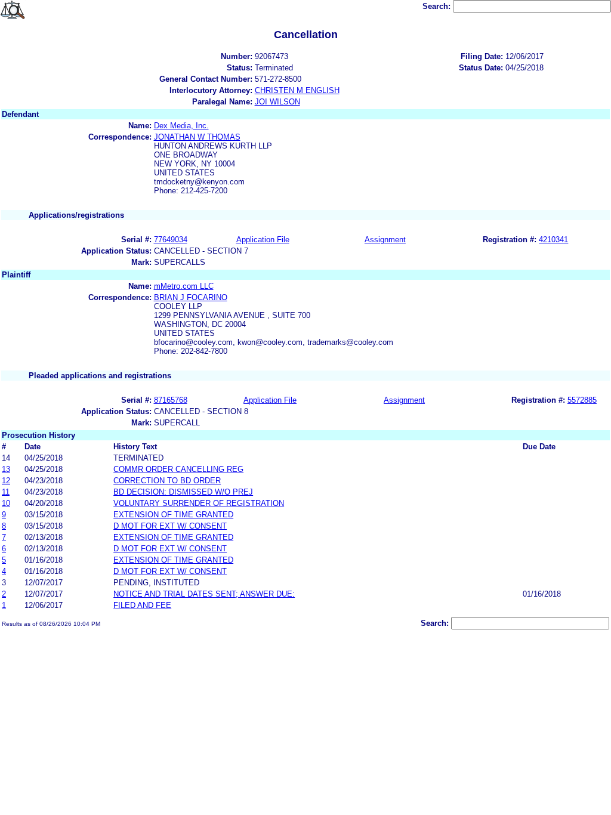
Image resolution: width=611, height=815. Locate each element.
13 (6, 469)
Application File (262, 239)
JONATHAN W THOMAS (197, 136)
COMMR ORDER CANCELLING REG (178, 469)
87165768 (170, 400)
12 (6, 480)
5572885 (582, 400)
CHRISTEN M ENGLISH (297, 90)
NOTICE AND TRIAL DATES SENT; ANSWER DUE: (204, 593)
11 (6, 491)
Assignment (385, 239)
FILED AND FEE (142, 605)
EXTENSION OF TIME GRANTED (173, 514)
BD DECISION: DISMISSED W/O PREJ (183, 491)
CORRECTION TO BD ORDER (167, 480)
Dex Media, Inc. (181, 125)
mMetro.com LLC (184, 286)
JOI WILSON (277, 101)
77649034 (170, 239)
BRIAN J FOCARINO (190, 297)
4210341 (553, 239)
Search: (437, 6)
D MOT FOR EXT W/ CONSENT (170, 525)
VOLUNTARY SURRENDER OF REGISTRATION (198, 503)
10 (6, 503)
